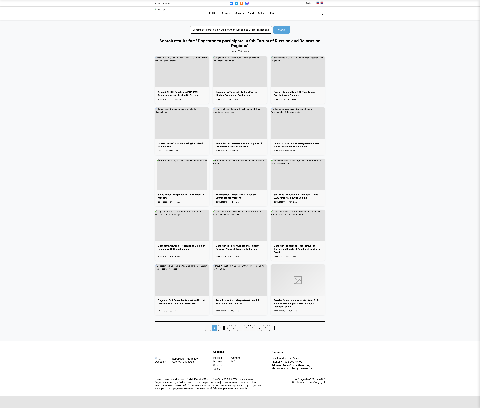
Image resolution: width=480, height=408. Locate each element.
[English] (322, 2)
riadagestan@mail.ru (291, 358)
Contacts (310, 3)
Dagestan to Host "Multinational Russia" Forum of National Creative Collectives (237, 247)
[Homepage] (160, 13)
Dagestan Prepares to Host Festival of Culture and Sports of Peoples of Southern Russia (297, 248)
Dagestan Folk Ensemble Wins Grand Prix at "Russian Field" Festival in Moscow (181, 302)
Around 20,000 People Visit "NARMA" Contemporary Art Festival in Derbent (178, 93)
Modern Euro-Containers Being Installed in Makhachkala (181, 145)
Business (227, 13)
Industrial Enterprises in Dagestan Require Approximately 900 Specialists (297, 145)
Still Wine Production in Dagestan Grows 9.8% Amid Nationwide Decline (296, 196)
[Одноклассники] (242, 3)
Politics (213, 13)
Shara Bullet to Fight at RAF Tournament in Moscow (181, 196)
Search (281, 30)
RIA (272, 13)
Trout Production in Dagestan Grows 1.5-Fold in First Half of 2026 (238, 302)
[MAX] (247, 3)
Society (240, 13)
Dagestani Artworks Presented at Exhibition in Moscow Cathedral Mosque (181, 247)
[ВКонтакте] (231, 3)
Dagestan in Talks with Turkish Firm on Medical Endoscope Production (237, 93)
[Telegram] (236, 3)
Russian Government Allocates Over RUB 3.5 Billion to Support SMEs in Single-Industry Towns (296, 303)
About (157, 3)
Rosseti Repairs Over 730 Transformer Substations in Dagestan (295, 93)
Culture (262, 13)
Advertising (167, 3)
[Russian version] (318, 2)
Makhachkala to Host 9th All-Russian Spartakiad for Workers (236, 196)
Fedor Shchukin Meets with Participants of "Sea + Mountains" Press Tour (239, 145)
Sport (251, 13)
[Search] (321, 13)
